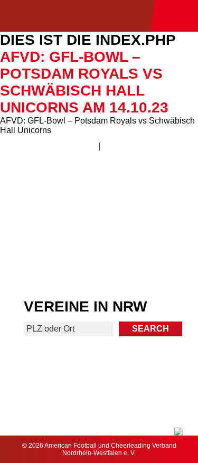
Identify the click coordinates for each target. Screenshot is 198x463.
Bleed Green (149, 223)
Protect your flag (48, 223)
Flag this (49, 263)
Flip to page (149, 183)
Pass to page (48, 188)
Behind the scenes (149, 263)
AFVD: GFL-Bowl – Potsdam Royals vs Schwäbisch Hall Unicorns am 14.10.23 (84, 82)
